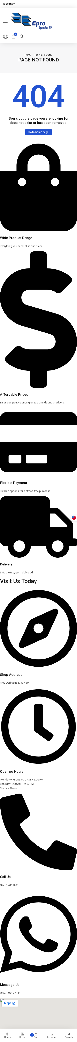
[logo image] (31, 20)
